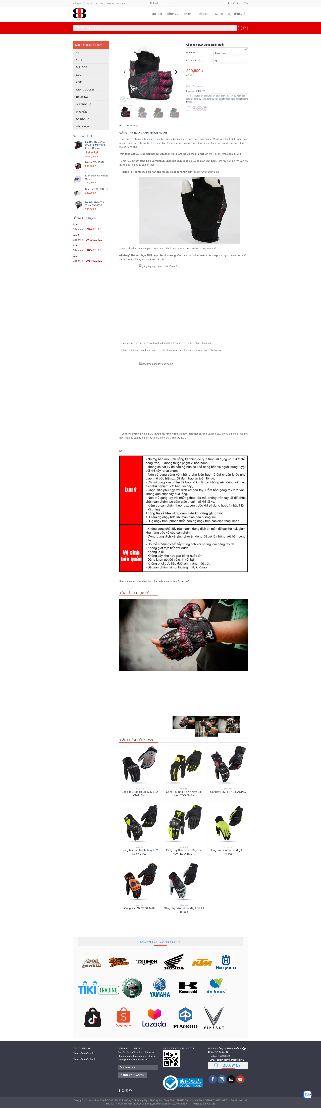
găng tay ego (212, 99)
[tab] (122, 126)
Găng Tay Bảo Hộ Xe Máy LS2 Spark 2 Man (140, 852)
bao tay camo (202, 96)
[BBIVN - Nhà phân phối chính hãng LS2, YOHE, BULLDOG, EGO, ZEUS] (81, 14)
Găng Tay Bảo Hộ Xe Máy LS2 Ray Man (228, 852)
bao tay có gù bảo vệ (217, 96)
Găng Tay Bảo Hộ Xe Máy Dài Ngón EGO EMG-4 (184, 793)
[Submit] (171, 3)
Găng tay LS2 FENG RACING (228, 791)
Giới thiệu (203, 14)
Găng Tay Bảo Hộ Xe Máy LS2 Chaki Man (140, 793)
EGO (78, 74)
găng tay (189, 99)
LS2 (78, 52)
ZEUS (79, 82)
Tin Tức (188, 14)
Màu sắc (191, 52)
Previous (117, 657)
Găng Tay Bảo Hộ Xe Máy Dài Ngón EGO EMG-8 (184, 852)
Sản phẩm (172, 14)
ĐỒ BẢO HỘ (82, 119)
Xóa (246, 49)
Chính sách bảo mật (83, 1053)
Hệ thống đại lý (236, 14)
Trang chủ (156, 14)
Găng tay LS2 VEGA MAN (139, 908)
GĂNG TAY (96, 27)
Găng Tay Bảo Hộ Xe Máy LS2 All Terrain (184, 910)
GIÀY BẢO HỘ (83, 104)
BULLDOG (81, 67)
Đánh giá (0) (132, 126)
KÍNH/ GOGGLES (85, 89)
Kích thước (194, 60)
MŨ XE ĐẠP (82, 126)
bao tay (193, 96)
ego (243, 96)
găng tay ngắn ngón (227, 99)
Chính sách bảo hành (84, 1059)
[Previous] (125, 72)
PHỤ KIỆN (81, 112)
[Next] (176, 72)
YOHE (79, 60)
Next (250, 657)
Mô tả (122, 126)
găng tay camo (200, 99)
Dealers (218, 14)
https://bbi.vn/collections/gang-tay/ (171, 581)
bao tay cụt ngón (234, 96)
